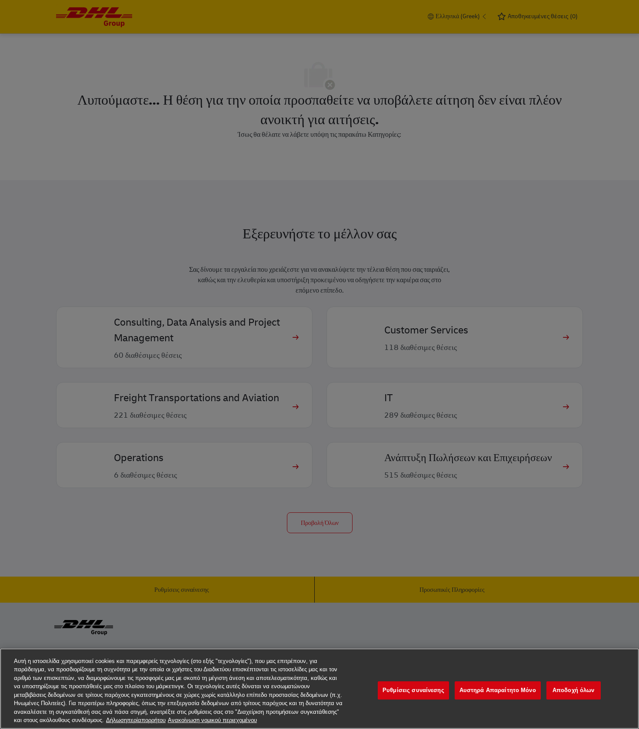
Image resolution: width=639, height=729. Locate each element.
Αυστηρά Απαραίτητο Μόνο (497, 690)
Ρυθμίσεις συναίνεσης (413, 690)
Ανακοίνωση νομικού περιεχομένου (212, 720)
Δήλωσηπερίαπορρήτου (136, 720)
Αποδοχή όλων (573, 690)
